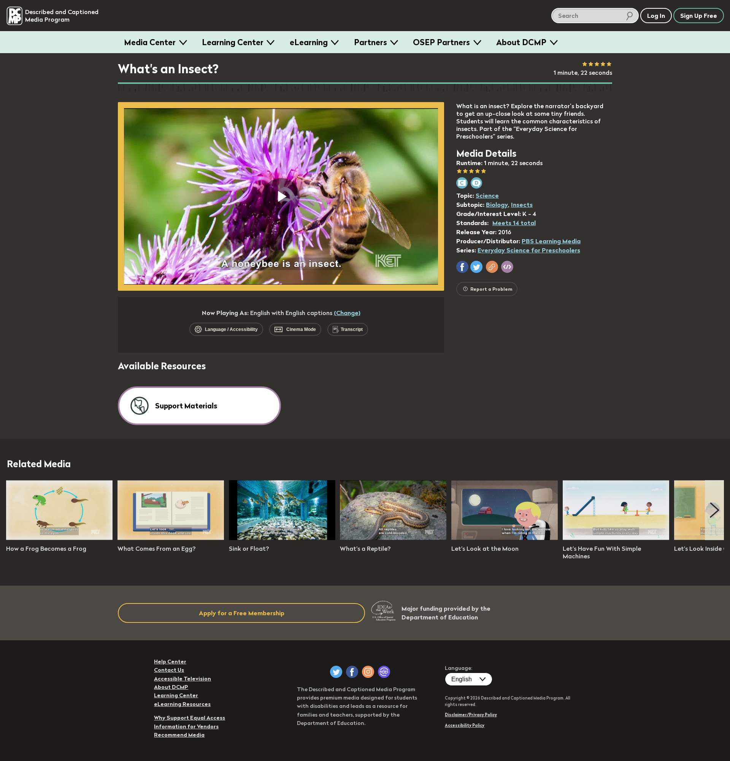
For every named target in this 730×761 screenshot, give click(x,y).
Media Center (150, 42)
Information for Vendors (186, 726)
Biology (497, 204)
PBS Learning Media (551, 241)
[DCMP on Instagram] (368, 672)
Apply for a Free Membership (241, 613)
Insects (522, 204)
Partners (370, 42)
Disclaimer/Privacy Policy (471, 714)
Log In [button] (656, 15)
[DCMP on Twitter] (336, 672)
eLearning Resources (182, 704)
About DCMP (521, 42)
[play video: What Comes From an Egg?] (170, 538)
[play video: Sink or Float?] (282, 538)
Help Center (170, 661)
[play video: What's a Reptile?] (393, 538)
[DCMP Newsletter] (384, 672)
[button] (462, 267)
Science (487, 195)
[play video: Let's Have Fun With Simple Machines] (616, 538)
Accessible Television (182, 678)
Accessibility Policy (464, 725)
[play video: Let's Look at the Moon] (504, 538)
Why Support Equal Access (189, 717)
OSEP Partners (441, 42)
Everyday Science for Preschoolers (529, 250)
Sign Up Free (698, 15)
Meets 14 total (514, 223)
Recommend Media (179, 734)
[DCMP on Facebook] (352, 672)
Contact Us (169, 669)
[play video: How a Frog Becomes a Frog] (59, 538)
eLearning (309, 42)
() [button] (347, 313)
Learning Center (232, 42)
